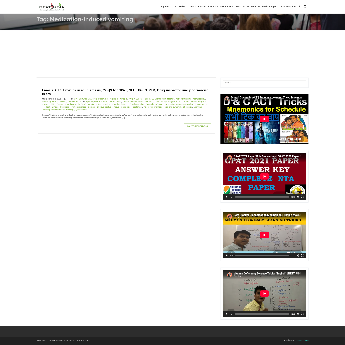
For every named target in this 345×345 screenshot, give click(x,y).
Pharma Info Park (207, 6)
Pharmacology (198, 99)
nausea (91, 107)
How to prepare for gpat (116, 99)
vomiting (198, 107)
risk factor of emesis (153, 107)
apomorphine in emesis (96, 101)
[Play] (226, 197)
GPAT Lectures (80, 99)
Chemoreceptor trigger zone (167, 101)
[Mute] (298, 197)
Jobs (191, 6)
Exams (254, 6)
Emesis (60, 104)
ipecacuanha (201, 104)
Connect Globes (301, 340)
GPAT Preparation (96, 99)
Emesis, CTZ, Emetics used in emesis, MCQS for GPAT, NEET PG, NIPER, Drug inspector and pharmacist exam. (125, 92)
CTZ (52, 104)
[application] (264, 176)
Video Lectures (288, 6)
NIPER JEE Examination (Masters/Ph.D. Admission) (167, 99)
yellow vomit (81, 109)
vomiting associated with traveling (58, 109)
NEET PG (138, 99)
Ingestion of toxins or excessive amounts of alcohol (169, 104)
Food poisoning (137, 104)
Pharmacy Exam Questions (54, 101)
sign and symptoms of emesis (178, 107)
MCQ (130, 99)
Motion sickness (78, 107)
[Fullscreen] (302, 197)
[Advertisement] (172, 50)
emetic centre (94, 104)
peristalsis (125, 107)
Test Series (180, 6)
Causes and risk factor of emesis (137, 101)
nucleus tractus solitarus (108, 107)
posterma (137, 107)
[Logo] (52, 7)
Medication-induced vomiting (56, 107)
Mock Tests (241, 6)
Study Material (74, 101)
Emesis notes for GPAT (75, 104)
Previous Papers (270, 6)
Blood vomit (115, 101)
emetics (106, 104)
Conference (226, 6)
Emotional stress (119, 104)
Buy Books (166, 6)
